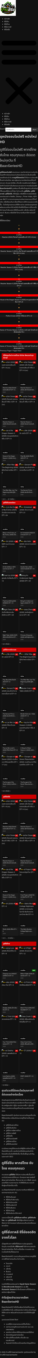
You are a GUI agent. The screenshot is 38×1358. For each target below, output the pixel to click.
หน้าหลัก (7, 19)
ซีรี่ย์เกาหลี (7, 27)
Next (19, 350)
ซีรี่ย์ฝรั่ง (7, 29)
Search (2, 129)
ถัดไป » (12, 499)
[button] (19, 72)
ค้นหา (35, 129)
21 (9, 499)
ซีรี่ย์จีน (6, 21)
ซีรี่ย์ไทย (7, 24)
